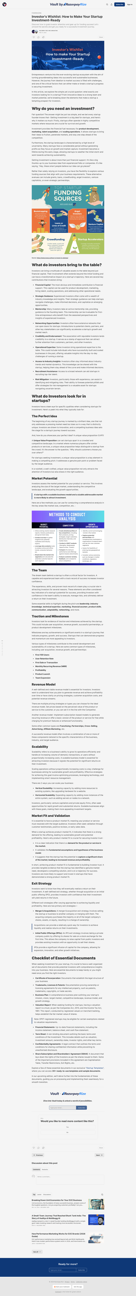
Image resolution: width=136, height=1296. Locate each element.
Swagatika (54, 30)
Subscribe (119, 4)
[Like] (34, 37)
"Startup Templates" (95, 1068)
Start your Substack (63, 1287)
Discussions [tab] (47, 1194)
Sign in (129, 4)
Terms (73, 1282)
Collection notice (81, 1282)
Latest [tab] (39, 1194)
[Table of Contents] (2, 648)
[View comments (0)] (39, 37)
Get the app (78, 1287)
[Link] (29, 108)
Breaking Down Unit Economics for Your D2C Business (57, 1200)
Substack (58, 1292)
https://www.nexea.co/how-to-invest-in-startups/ (52, 258)
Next (98, 1155)
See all (35, 1252)
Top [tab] (34, 1194)
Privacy (67, 1282)
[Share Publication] (111, 4)
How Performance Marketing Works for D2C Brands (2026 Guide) (58, 1235)
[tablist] (40, 1170)
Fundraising (36, 13)
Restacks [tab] (45, 1169)
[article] (68, 1205)
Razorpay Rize (43, 30)
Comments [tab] (36, 1169)
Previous (39, 1155)
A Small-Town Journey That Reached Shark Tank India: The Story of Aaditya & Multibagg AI (59, 1217)
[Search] (107, 4)
